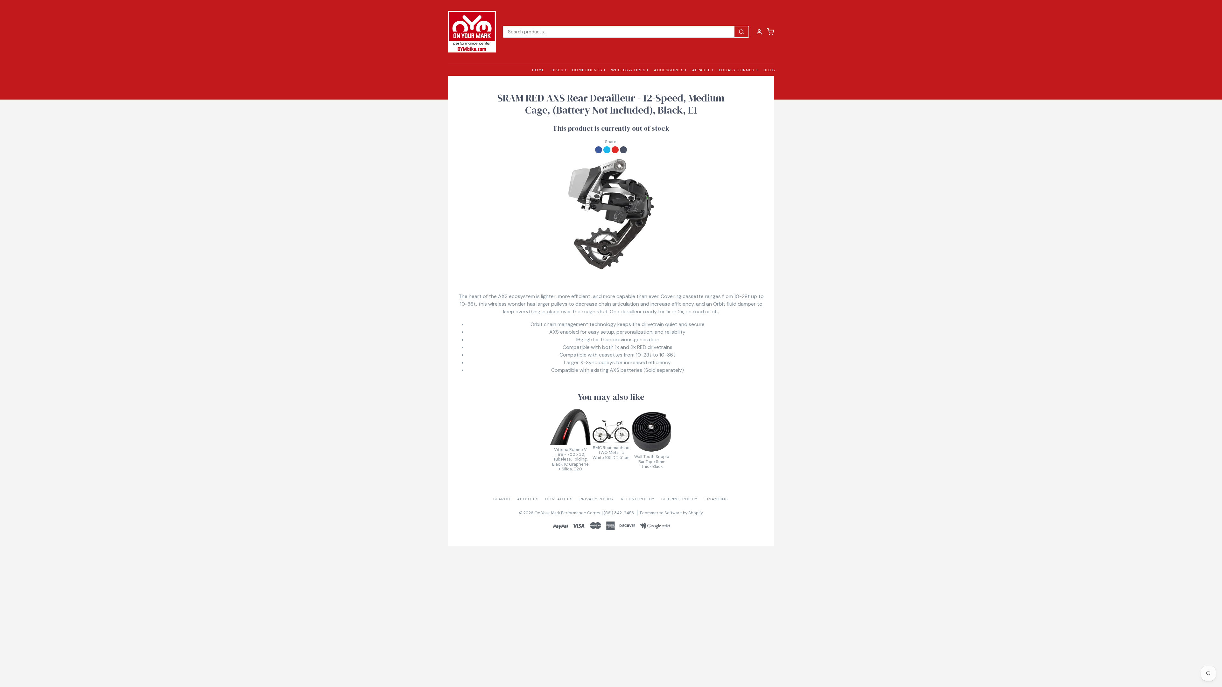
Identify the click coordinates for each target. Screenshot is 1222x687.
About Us (527, 499)
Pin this (615, 149)
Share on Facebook (598, 149)
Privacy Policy (596, 499)
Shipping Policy (679, 499)
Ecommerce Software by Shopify (671, 513)
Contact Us (558, 499)
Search (501, 499)
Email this (623, 149)
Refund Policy (638, 499)
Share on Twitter (606, 149)
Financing (717, 499)
